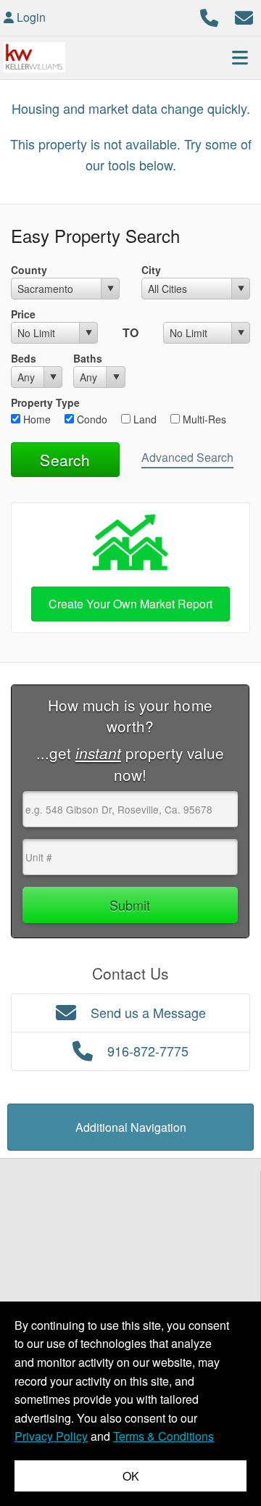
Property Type (45, 402)
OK (131, 1476)
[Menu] (240, 57)
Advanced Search (187, 457)
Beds (23, 358)
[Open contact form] (244, 15)
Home (35, 419)
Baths (87, 358)
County (29, 269)
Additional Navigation (130, 1127)
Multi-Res (203, 419)
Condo (90, 419)
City (151, 269)
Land (143, 419)
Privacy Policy (51, 1436)
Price (23, 314)
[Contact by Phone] (209, 15)
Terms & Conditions (163, 1436)
